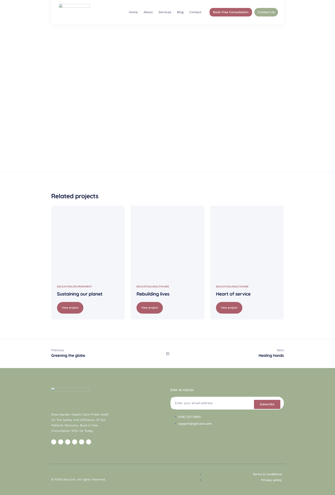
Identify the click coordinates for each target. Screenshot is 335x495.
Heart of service (233, 294)
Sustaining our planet (79, 294)
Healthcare (160, 286)
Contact (195, 12)
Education (64, 286)
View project (70, 307)
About (148, 12)
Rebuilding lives (152, 294)
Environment (82, 286)
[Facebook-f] (53, 441)
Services (164, 12)
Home (133, 12)
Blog (180, 12)
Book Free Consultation (231, 12)
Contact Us (266, 12)
